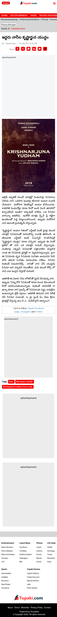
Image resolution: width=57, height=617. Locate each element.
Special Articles (33, 581)
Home (4, 15)
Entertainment (19, 15)
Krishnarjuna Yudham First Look (18, 386)
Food (49, 562)
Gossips (4, 558)
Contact (47, 607)
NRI (20, 562)
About (10, 607)
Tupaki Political (33, 573)
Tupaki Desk (10, 43)
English (6, 3)
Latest (38, 547)
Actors (39, 562)
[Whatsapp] (28, 49)
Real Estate (5, 584)
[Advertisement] (28, 88)
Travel (49, 554)
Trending (22, 551)
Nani (11, 381)
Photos (39, 543)
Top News (23, 547)
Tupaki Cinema (33, 569)
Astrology (51, 551)
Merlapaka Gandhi (24, 381)
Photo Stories (32, 588)
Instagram (26, 311)
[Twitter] (23, 49)
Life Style (51, 543)
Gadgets (4, 577)
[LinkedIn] (34, 49)
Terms (17, 607)
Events (39, 554)
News (34, 15)
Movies (39, 558)
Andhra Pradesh (25, 554)
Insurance (5, 588)
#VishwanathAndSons (29, 19)
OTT (3, 562)
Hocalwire (34, 611)
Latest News (24, 543)
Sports (4, 569)
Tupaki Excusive (33, 577)
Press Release (7, 551)
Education (51, 558)
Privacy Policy (37, 607)
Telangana (23, 558)
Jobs (29, 584)
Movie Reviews (7, 547)
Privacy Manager (8, 24)
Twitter (39, 311)
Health (49, 547)
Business (5, 581)
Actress (39, 551)
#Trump (44, 19)
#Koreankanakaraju (9, 19)
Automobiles (6, 573)
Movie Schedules (8, 554)
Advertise (25, 607)
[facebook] (17, 49)
